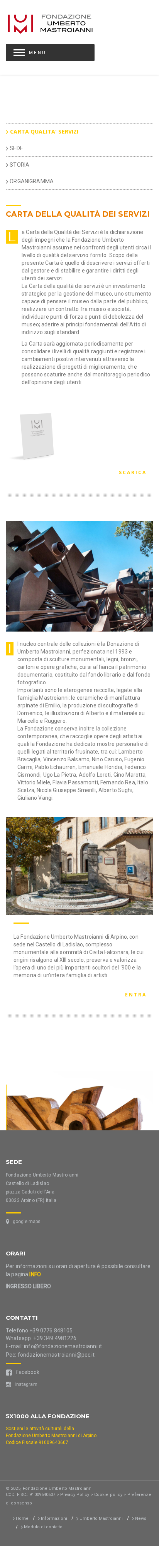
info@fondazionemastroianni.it (63, 1346)
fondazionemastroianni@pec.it (56, 1355)
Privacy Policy (75, 1494)
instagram (24, 1384)
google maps (25, 1221)
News (140, 1518)
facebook (25, 1372)
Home (22, 1518)
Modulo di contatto (43, 1526)
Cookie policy (108, 1494)
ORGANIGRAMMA (31, 181)
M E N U (37, 52)
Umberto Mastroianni (100, 1518)
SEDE (15, 148)
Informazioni (53, 1518)
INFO (35, 1274)
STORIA (18, 165)
